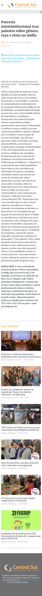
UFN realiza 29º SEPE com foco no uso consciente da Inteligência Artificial (20, 428)
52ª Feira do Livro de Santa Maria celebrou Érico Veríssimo (18, 499)
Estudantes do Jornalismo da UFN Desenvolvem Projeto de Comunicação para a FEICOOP (21, 536)
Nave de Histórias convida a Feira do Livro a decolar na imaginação (19, 464)
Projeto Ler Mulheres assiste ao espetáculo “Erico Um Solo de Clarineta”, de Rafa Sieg (17, 392)
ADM (4, 590)
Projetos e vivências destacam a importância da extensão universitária (21, 355)
